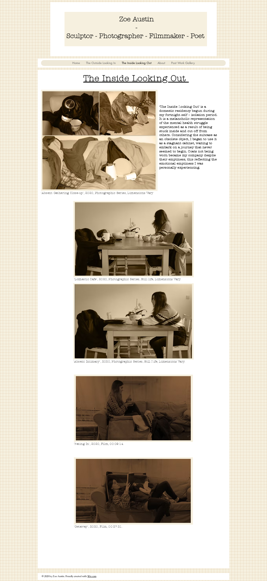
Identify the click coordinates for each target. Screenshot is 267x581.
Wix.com (91, 576)
